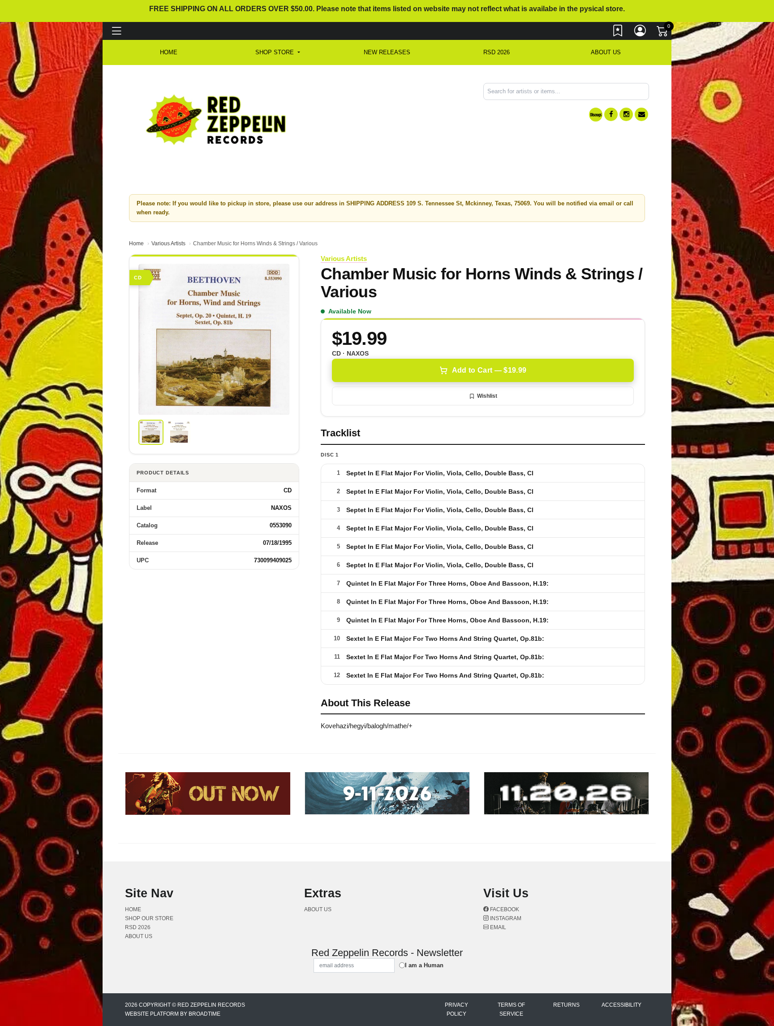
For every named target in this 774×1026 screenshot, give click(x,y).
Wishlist (487, 396)
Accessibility (621, 1005)
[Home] (216, 119)
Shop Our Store (149, 918)
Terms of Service (511, 1009)
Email (497, 927)
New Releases (387, 52)
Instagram (505, 918)
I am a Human (424, 965)
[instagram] (626, 114)
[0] (662, 33)
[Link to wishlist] (618, 32)
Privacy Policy (456, 1009)
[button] (277, 52)
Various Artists (168, 243)
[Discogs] (595, 114)
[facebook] (611, 114)
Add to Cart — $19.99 (489, 370)
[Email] (641, 114)
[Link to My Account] (640, 32)
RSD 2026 (496, 52)
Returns (566, 1005)
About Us (606, 52)
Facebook (504, 909)
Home (136, 243)
